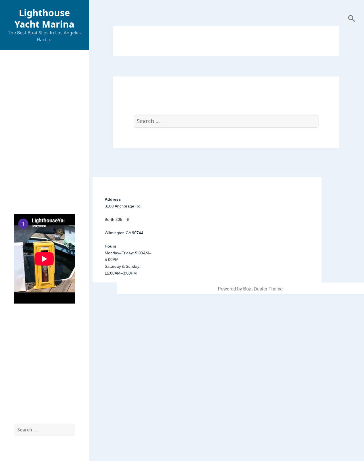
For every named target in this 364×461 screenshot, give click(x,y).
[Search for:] (44, 429)
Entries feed (26, 385)
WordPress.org (29, 412)
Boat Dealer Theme (263, 288)
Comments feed (30, 399)
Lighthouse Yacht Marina (44, 18)
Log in (20, 371)
